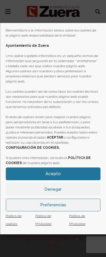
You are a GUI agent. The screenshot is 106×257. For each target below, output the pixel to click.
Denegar (53, 189)
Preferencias (53, 204)
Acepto (53, 173)
